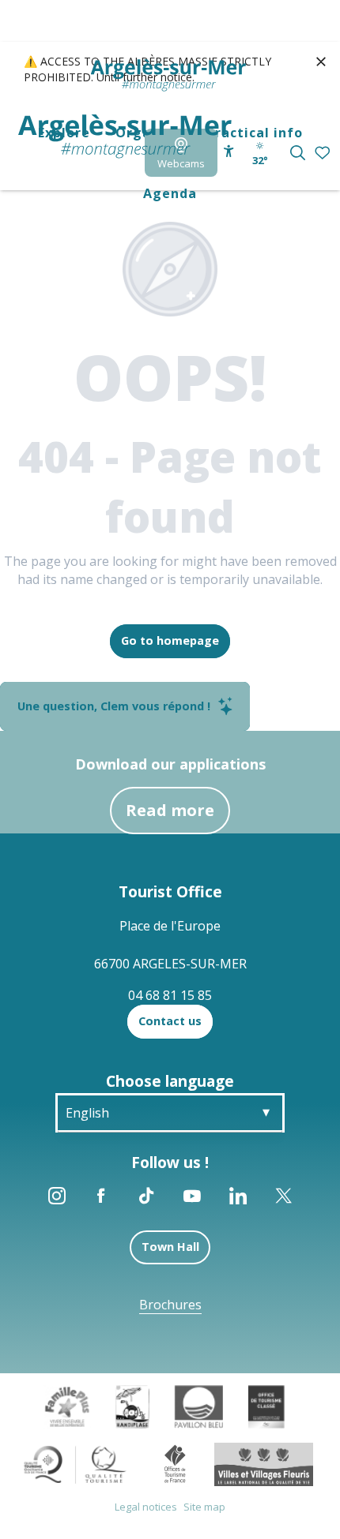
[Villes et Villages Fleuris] (263, 1463)
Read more (170, 810)
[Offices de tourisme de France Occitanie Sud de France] (75, 1463)
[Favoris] (324, 153)
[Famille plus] (67, 1405)
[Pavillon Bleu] (199, 1405)
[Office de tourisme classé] (266, 1405)
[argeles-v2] (125, 136)
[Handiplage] (132, 1405)
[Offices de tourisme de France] (175, 1463)
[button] (298, 153)
